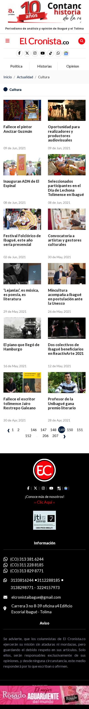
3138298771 (22, 587)
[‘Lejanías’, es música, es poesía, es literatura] (22, 273)
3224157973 (48, 587)
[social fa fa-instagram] (34, 53)
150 (70, 430)
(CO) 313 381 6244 (27, 559)
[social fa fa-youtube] (42, 53)
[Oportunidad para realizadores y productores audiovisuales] (67, 110)
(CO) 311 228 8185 (27, 564)
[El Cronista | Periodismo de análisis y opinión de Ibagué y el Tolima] (44, 40)
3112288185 (48, 580)
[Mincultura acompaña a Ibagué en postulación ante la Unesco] (67, 273)
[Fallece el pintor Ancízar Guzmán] (22, 110)
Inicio (7, 77)
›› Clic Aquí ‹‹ (44, 502)
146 (34, 430)
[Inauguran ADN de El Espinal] (22, 164)
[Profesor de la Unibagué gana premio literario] (67, 382)
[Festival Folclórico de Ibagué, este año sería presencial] (22, 219)
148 (53, 430)
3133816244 (22, 580)
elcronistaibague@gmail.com (36, 597)
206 (45, 436)
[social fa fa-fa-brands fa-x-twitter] (27, 53)
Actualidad (25, 77)
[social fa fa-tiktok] (50, 53)
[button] (58, 53)
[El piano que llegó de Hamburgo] (22, 328)
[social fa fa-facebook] (19, 53)
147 (43, 430)
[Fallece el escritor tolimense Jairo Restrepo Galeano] (22, 382)
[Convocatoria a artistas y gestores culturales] (67, 219)
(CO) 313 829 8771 (27, 570)
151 (80, 430)
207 (55, 436)
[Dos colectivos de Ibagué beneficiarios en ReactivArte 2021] (67, 328)
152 (28, 436)
